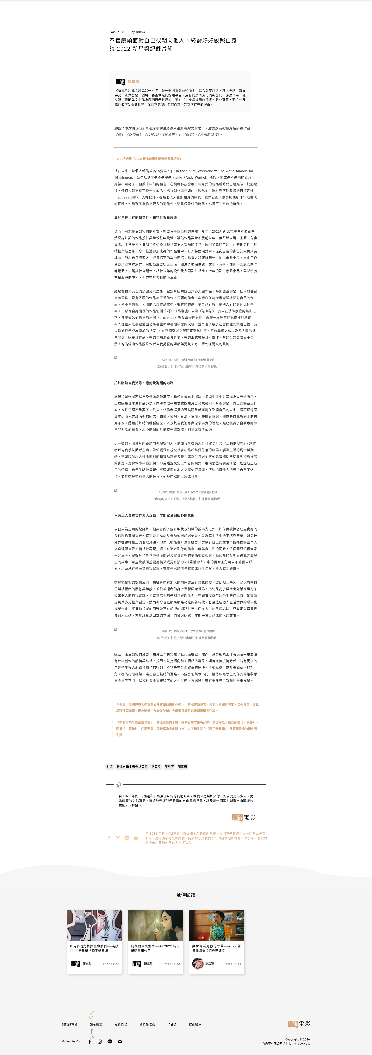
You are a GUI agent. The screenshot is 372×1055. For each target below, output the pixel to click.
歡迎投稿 (195, 1024)
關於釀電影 (70, 1024)
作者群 (172, 1024)
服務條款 (121, 1024)
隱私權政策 (147, 1024)
